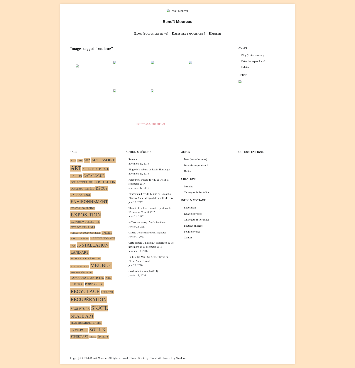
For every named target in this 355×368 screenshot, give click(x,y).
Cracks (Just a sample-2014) (143, 271)
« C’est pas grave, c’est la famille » (147, 222)
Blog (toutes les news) (151, 33)
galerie (107, 232)
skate (99, 308)
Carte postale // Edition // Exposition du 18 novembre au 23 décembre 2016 (151, 244)
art (76, 168)
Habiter (215, 33)
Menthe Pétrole (80, 266)
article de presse (95, 168)
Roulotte (133, 159)
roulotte (107, 292)
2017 (87, 160)
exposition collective (85, 221)
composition (105, 182)
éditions (103, 336)
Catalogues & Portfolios (196, 192)
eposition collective (83, 208)
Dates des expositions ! (188, 33)
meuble (100, 265)
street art (79, 336)
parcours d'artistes (87, 277)
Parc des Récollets (81, 273)
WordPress (181, 358)
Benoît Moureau (177, 21)
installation (92, 245)
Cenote (141, 358)
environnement (89, 201)
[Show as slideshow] (150, 124)
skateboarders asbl (86, 322)
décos (102, 188)
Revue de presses (193, 213)
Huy (73, 245)
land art (79, 252)
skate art (82, 316)
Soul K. (98, 329)
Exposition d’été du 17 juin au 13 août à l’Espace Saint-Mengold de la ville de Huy (151, 196)
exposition (86, 215)
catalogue (94, 176)
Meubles (188, 186)
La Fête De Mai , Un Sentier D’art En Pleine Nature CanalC (148, 259)
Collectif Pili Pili (82, 182)
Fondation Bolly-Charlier (85, 233)
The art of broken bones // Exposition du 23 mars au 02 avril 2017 (150, 210)
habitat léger (80, 238)
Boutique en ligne (193, 225)
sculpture (80, 309)
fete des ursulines (83, 227)
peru (108, 278)
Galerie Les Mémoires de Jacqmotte (147, 232)
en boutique (81, 194)
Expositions (190, 207)
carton (76, 175)
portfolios (94, 284)
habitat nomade (102, 238)
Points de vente (192, 231)
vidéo (93, 337)
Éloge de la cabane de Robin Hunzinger (149, 169)
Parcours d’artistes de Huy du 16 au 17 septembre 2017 (149, 181)
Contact (188, 237)
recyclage (85, 291)
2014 (73, 160)
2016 (79, 160)
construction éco (82, 188)
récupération (89, 299)
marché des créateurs (85, 258)
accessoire (103, 160)
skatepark (79, 330)
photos (77, 284)
